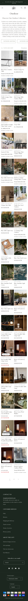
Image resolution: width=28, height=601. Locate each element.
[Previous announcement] (3, 2)
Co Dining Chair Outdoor (18, 231)
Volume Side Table (6, 205)
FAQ (4, 513)
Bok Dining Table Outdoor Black (18, 98)
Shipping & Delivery (8, 520)
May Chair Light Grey (7, 308)
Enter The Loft (11, 598)
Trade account (7, 524)
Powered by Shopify (19, 598)
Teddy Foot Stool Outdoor (18, 206)
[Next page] (18, 479)
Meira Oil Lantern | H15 (6, 467)
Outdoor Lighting (9, 41)
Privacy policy (7, 531)
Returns (5, 517)
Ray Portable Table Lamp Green (6, 360)
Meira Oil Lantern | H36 (19, 360)
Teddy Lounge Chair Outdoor (6, 98)
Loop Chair (17, 124)
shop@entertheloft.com (9, 498)
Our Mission (6, 552)
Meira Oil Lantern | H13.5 (19, 440)
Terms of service (7, 528)
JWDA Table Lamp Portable (6, 387)
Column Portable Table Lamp (20, 387)
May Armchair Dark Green (6, 284)
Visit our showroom (8, 549)
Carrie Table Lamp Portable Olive (6, 335)
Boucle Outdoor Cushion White (18, 467)
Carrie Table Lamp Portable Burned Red (6, 440)
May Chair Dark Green (20, 258)
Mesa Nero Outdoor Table (6, 70)
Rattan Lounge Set (19, 69)
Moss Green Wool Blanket (19, 412)
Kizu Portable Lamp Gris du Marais (6, 412)
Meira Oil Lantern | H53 (19, 309)
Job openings (6, 545)
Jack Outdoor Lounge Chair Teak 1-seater (7, 125)
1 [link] (9, 479)
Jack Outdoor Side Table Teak (6, 259)
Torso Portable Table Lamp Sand (19, 335)
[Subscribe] (22, 562)
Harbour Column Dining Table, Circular (20, 178)
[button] (2, 7)
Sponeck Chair (5, 152)
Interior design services (9, 541)
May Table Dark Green (7, 177)
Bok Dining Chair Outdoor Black (19, 152)
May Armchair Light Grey (19, 284)
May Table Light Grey (7, 230)
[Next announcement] (25, 2)
